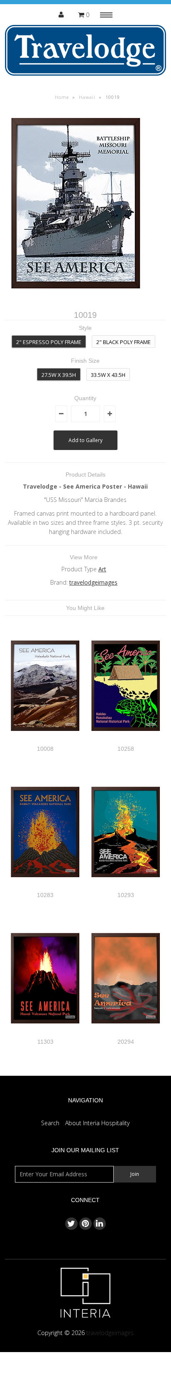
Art (102, 569)
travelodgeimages (93, 582)
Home (62, 97)
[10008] (45, 741)
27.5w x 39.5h (59, 375)
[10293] (125, 887)
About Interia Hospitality (97, 1123)
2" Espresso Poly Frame (48, 342)
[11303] (45, 1033)
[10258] (125, 741)
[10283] (45, 887)
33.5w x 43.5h (108, 375)
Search (50, 1123)
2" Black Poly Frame (123, 342)
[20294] (125, 1033)
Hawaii (87, 97)
